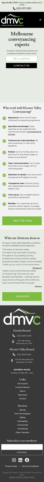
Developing (22, 421)
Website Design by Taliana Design (22, 477)
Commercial (22, 425)
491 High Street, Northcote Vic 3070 (24, 342)
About (22, 391)
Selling (22, 417)
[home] (13, 20)
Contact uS (21, 65)
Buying (23, 410)
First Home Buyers (22, 414)
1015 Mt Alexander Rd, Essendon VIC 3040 (24, 360)
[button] (40, 19)
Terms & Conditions (30, 466)
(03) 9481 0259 (24, 336)
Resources (22, 395)
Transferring (22, 429)
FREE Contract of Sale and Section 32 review (22, 4)
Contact (22, 399)
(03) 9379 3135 (23, 8)
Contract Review (22, 387)
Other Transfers (22, 432)
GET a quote (21, 58)
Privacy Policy (11, 466)
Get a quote (22, 384)
